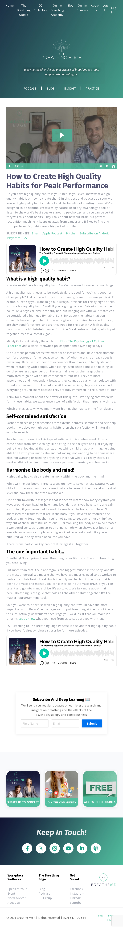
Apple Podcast (52, 233)
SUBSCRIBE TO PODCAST (23, 802)
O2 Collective (40, 8)
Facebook (75, 889)
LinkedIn (75, 898)
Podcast (44, 893)
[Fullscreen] (113, 166)
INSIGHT (70, 88)
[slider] (59, 166)
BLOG (50, 88)
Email (35, 233)
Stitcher (71, 233)
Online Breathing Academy (57, 10)
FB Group (45, 898)
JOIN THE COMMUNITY (61, 802)
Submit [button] (92, 723)
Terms (99, 915)
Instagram (75, 893)
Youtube (75, 902)
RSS (25, 238)
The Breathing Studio (24, 10)
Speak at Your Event (17, 891)
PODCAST (30, 88)
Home (9, 5)
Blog (70, 5)
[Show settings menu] (107, 166)
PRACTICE (92, 88)
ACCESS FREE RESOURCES (99, 802)
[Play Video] (9, 166)
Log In (105, 8)
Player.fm (13, 238)
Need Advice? (17, 898)
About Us (95, 8)
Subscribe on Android (95, 233)
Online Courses (82, 8)
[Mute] (101, 166)
